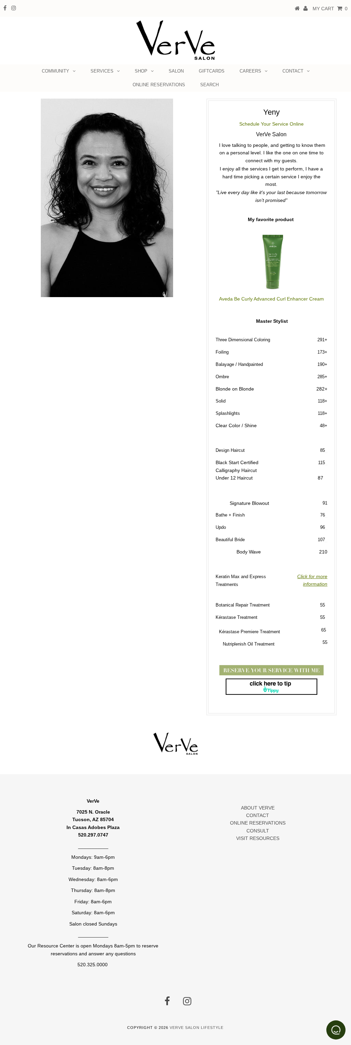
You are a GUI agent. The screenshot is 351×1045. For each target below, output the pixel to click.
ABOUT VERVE (258, 808)
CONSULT (257, 830)
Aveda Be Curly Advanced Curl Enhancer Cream (271, 299)
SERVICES (101, 71)
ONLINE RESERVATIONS (159, 84)
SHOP (141, 71)
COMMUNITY (55, 71)
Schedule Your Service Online (271, 124)
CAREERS (250, 71)
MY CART (330, 8)
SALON (176, 71)
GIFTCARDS (212, 71)
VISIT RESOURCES (257, 838)
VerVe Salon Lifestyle (196, 1027)
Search (209, 84)
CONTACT (292, 71)
